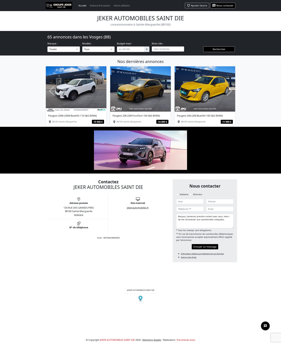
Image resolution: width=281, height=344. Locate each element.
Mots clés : (157, 43)
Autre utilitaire (122, 5)
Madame (184, 194)
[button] (51, 91)
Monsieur (197, 194)
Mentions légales (151, 340)
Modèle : (87, 43)
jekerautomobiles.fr (138, 207)
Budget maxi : (124, 43)
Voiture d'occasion (100, 5)
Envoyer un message (204, 246)
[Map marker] (141, 299)
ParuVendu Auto (186, 340)
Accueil (82, 5)
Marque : (52, 43)
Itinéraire (78, 214)
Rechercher (219, 49)
